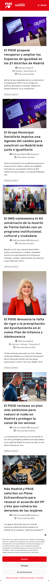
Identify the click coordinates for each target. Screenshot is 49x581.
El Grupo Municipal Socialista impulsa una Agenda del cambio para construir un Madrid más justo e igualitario (23, 141)
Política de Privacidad (27, 578)
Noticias (19, 71)
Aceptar (24, 559)
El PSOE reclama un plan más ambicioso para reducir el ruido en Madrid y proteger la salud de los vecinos (23, 414)
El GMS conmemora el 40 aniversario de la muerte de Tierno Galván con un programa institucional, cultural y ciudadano (23, 227)
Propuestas (33, 344)
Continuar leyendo (11, 94)
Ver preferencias (24, 572)
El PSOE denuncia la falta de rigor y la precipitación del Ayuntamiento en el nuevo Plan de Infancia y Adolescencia (24, 328)
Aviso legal (39, 578)
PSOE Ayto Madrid (25, 68)
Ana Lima (15, 344)
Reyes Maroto (29, 71)
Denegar (24, 566)
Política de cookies (12, 578)
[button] (45, 535)
